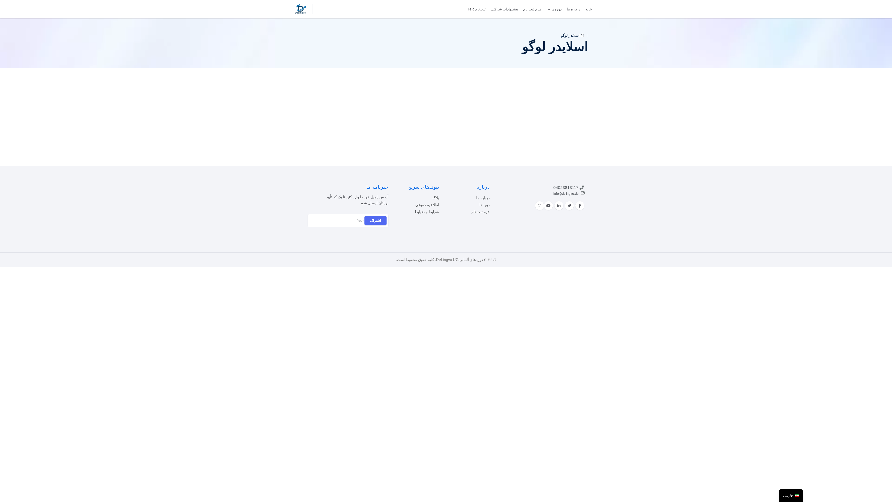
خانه (588, 9)
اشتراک (375, 220)
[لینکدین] (558, 205)
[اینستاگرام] (539, 205)
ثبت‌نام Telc (476, 9)
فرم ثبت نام (532, 9)
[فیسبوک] (579, 205)
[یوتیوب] (548, 205)
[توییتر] (569, 205)
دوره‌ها (556, 9)
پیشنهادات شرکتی (504, 9)
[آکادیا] (300, 9)
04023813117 (565, 187)
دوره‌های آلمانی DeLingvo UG (459, 260)
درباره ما (573, 9)
